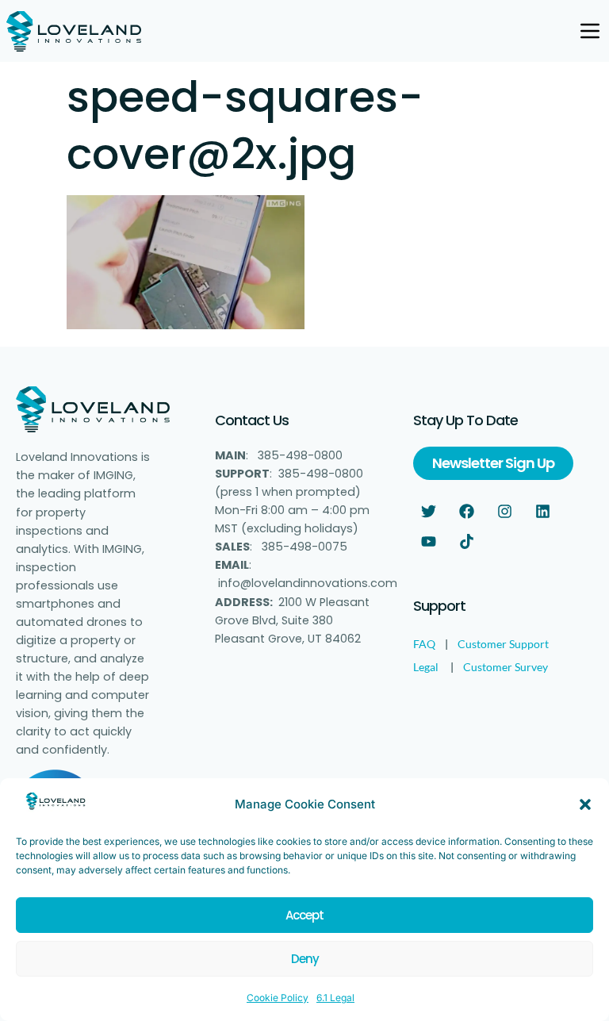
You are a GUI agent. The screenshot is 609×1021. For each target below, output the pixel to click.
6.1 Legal (335, 998)
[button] (585, 804)
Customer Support (503, 644)
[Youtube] (428, 541)
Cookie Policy (277, 998)
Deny (305, 958)
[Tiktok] (466, 541)
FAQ (424, 644)
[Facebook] (466, 511)
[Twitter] (428, 511)
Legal (426, 667)
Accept (304, 915)
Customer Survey (505, 667)
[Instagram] (504, 511)
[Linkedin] (542, 511)
